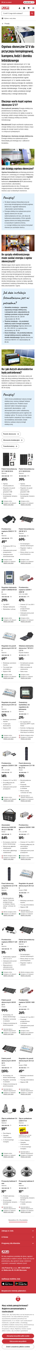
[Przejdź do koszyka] (28, 8)
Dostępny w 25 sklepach (9, 800)
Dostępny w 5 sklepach (9, 562)
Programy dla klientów (11, 1243)
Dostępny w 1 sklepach (27, 677)
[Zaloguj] (19, 8)
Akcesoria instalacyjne (11, 440)
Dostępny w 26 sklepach (9, 503)
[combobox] (18, 13)
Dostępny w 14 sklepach (27, 800)
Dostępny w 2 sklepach (9, 1156)
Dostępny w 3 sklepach (9, 1211)
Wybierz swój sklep (10, 18)
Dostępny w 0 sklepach (27, 738)
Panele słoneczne (9, 434)
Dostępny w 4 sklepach (27, 914)
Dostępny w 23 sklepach (9, 677)
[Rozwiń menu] (33, 8)
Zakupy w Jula (7, 1231)
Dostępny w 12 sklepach (9, 914)
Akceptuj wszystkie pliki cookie (18, 1336)
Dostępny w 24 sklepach (9, 738)
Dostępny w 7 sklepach (27, 1093)
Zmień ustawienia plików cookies (18, 1347)
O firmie (5, 1237)
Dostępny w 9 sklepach (27, 1156)
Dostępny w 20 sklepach (27, 562)
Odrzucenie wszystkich (18, 1341)
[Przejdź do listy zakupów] (24, 8)
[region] (18, 1322)
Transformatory (8, 446)
